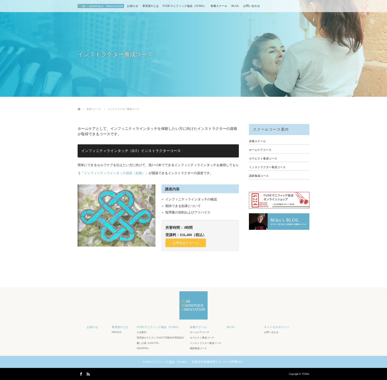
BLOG (235, 5)
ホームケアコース (260, 149)
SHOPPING (143, 348)
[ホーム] (79, 104)
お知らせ (132, 5)
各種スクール (218, 5)
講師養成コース (259, 175)
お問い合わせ (251, 5)
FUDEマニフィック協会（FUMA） (184, 5)
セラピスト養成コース (263, 158)
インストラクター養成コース (267, 167)
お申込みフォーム (186, 243)
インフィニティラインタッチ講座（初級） (114, 173)
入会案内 (141, 332)
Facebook (81, 373)
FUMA (305, 374)
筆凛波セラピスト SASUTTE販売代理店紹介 (160, 337)
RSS (88, 373)
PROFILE (117, 332)
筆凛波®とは (150, 5)
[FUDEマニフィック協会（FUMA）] (193, 316)
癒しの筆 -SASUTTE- (148, 343)
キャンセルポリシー (276, 327)
